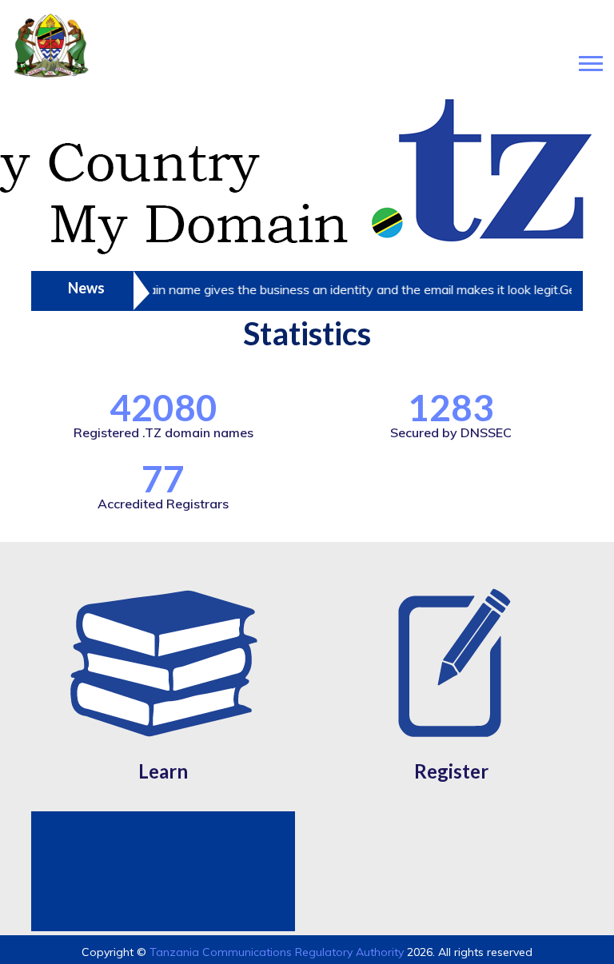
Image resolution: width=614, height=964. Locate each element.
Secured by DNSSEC (451, 432)
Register (451, 771)
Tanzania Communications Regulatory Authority (277, 952)
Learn (163, 771)
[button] (589, 60)
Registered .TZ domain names (163, 432)
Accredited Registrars (163, 504)
